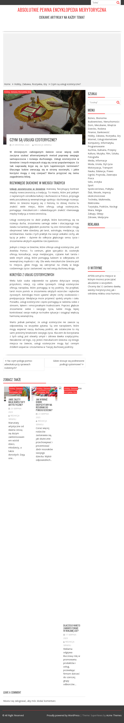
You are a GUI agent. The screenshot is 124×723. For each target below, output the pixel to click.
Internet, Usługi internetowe (102, 139)
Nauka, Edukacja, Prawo (100, 171)
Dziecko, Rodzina (97, 128)
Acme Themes (114, 715)
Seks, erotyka (95, 181)
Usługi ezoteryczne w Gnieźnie (27, 188)
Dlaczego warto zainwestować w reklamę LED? (71, 628)
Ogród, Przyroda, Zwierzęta (102, 174)
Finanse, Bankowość (98, 132)
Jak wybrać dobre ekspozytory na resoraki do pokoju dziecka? (44, 405)
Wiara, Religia (95, 210)
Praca (91, 178)
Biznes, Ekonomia (97, 118)
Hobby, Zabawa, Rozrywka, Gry (17, 92)
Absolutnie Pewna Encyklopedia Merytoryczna (62, 9)
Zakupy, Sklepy (95, 213)
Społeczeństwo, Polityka (101, 188)
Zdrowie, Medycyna (98, 217)
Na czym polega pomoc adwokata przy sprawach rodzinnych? (18, 364)
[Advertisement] (62, 57)
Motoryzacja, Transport (100, 167)
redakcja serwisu (43, 145)
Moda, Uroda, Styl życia (100, 164)
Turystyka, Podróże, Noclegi (102, 206)
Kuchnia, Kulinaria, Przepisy (102, 149)
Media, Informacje (97, 160)
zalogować (20, 700)
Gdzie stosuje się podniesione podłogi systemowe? (68, 362)
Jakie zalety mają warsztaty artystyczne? (16, 402)
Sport (90, 185)
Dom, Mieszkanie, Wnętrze (102, 125)
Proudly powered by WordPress (63, 715)
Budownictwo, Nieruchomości (103, 121)
